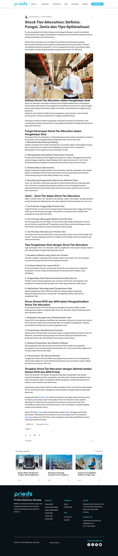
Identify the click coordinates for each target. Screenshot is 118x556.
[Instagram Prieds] (88, 544)
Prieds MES (49, 513)
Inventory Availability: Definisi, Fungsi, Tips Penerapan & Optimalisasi (88, 474)
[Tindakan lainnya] (92, 17)
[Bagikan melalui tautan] (39, 435)
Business (28, 429)
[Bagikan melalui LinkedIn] (35, 435)
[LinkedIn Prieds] (92, 544)
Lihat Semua (98, 451)
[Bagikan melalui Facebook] (26, 435)
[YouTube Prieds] (100, 544)
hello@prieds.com (88, 523)
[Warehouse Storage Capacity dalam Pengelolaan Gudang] (59, 462)
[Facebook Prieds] (96, 544)
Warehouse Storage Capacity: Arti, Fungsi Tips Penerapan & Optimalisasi (59, 474)
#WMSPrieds (29, 424)
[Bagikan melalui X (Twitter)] (30, 435)
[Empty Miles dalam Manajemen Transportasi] (29, 462)
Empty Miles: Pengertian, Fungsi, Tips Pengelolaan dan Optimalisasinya (28, 474)
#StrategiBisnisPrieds (42, 424)
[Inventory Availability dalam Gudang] (89, 462)
